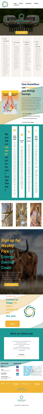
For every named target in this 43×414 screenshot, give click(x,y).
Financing (36, 3)
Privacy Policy (21, 388)
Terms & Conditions (21, 390)
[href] (32, 371)
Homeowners (28, 3)
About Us (21, 3)
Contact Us (16, 5)
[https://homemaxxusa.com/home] (5, 4)
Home (15, 3)
